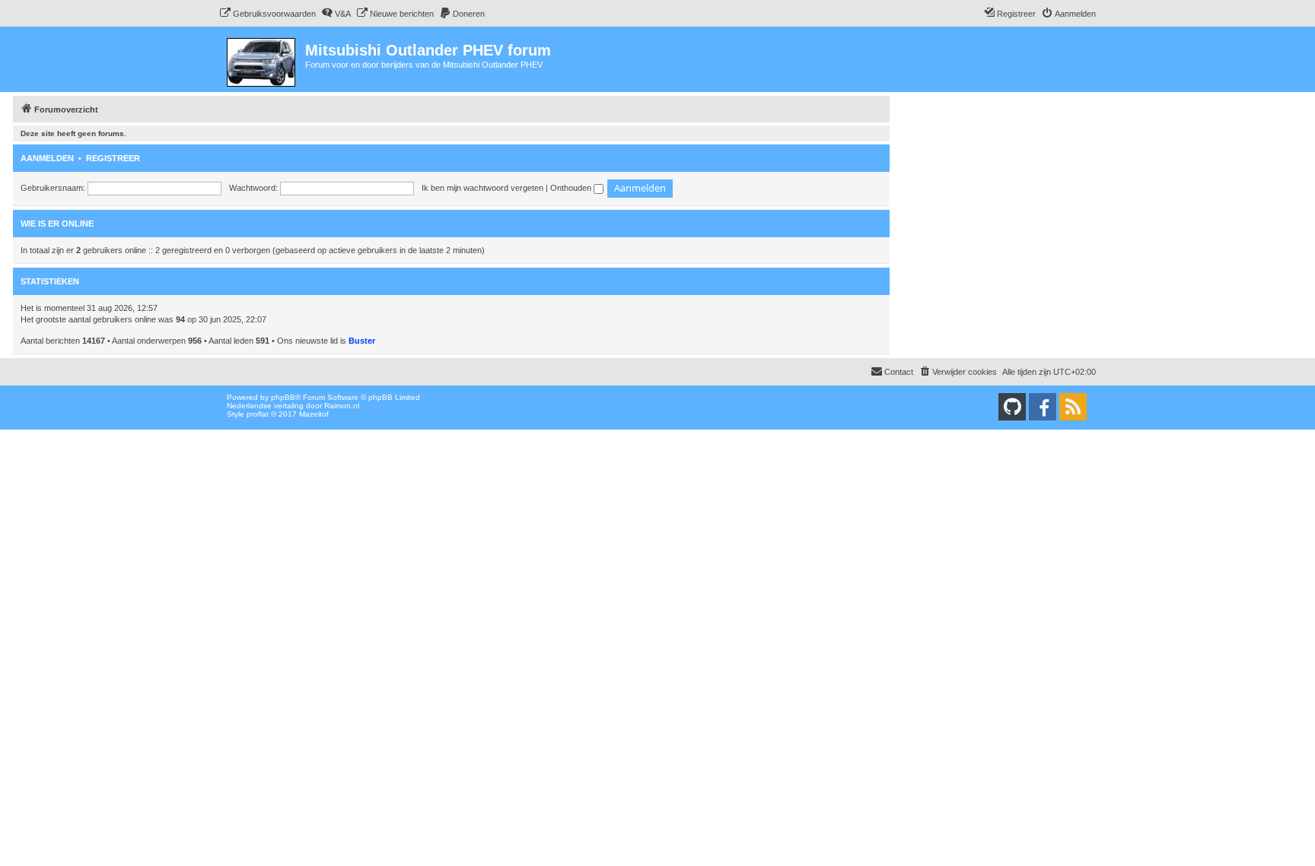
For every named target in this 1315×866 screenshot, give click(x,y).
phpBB (283, 397)
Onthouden (572, 187)
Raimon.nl (341, 405)
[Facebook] (1042, 406)
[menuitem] (267, 14)
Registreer (113, 158)
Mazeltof (314, 414)
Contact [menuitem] (898, 371)
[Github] (1012, 406)
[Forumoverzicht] (262, 59)
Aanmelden (47, 158)
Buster (362, 340)
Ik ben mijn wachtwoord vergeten (482, 187)
